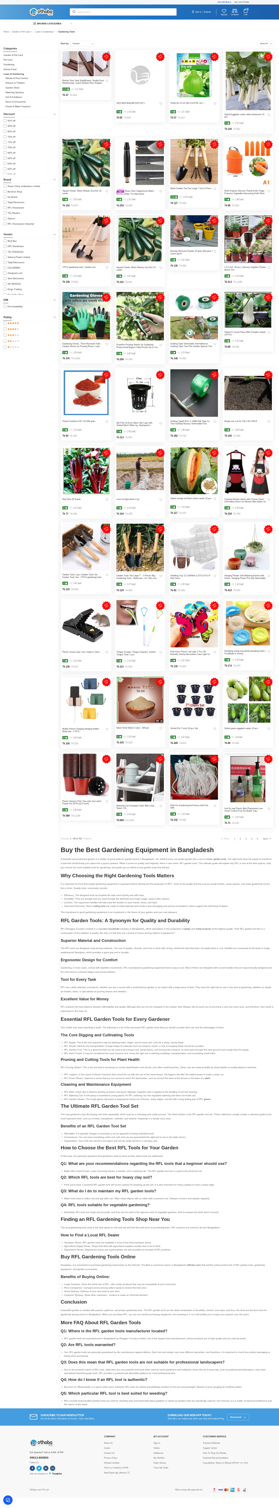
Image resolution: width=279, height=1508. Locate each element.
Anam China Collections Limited (24, 186)
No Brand (12, 197)
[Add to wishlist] (107, 81)
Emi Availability (15, 306)
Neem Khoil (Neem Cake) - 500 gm (132, 728)
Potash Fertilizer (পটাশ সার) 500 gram (78, 421)
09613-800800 (39, 1457)
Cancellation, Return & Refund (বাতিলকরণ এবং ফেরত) (225, 1463)
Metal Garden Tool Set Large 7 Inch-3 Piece (190, 188)
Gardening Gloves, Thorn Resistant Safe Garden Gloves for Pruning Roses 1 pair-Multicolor (81, 346)
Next (265, 838)
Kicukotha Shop (16, 294)
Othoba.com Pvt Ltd (39, 1489)
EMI (6, 300)
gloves (207, 1099)
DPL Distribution (16, 246)
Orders (157, 1448)
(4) (181, 197)
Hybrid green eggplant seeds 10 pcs (241, 728)
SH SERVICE (14, 284)
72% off (11, 142)
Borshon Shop (15, 191)
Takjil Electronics (16, 202)
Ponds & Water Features (18, 106)
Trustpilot (57, 1473)
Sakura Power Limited (19, 257)
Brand (7, 179)
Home (6, 32)
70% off (11, 147)
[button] (52, 24)
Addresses (159, 1453)
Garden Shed (12, 87)
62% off (11, 169)
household (113, 929)
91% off (11, 120)
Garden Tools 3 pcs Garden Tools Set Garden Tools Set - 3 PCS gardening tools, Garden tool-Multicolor (82, 577)
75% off (11, 136)
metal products (203, 929)
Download (236, 1417)
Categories (10, 48)
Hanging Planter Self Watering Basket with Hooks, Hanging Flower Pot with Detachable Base (244, 578)
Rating (8, 317)
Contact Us (109, 1453)
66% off (11, 152)
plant (207, 1078)
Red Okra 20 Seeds (71, 499)
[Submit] (74, 12)
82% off (11, 131)
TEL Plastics (14, 213)
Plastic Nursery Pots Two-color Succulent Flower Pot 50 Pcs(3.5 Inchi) (81, 802)
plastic (187, 929)
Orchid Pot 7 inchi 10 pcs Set (184, 728)
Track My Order (161, 1468)
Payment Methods (211, 1443)
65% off (11, 158)
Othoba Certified (111, 1463)
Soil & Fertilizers (13, 97)
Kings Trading (15, 289)
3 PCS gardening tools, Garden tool (78, 267)
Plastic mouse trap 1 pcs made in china (80, 652)
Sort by (65, 43)
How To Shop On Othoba (214, 1453)
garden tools (219, 859)
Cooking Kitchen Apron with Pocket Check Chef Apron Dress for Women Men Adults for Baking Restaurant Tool (245, 501)
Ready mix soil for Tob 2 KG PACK (240, 421)
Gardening (9, 64)
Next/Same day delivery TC (117, 1473)
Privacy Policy (111, 1458)
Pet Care (8, 59)
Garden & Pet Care (21, 32)
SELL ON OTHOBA (241, 2)
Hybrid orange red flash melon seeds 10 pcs (191, 498)
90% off (11, 126)
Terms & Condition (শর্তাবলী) (116, 1468)
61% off (11, 174)
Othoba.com (193, 1265)
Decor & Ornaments (15, 101)
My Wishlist (159, 1458)
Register (207, 12)
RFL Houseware (16, 207)
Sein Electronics (16, 278)
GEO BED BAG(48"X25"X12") (130, 103)
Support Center (210, 1448)
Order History (160, 1463)
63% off (11, 163)
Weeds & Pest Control (16, 78)
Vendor (8, 234)
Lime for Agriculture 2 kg (127, 499)
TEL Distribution (16, 251)
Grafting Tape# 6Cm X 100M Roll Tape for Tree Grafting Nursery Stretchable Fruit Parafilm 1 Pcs (189, 423)
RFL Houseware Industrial (21, 224)
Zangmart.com (15, 273)
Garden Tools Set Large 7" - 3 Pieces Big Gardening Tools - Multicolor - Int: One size (136, 576)
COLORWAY (14, 267)
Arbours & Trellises (15, 83)
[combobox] (123, 12)
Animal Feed (10, 69)
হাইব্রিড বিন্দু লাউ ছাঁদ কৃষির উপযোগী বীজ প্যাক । (187, 103)
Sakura (11, 218)
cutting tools (99, 906)
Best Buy (12, 241)
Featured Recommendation (215, 1458)
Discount (9, 114)
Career (107, 1448)
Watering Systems (14, 92)
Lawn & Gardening (44, 32)
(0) (73, 89)
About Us (108, 1443)
